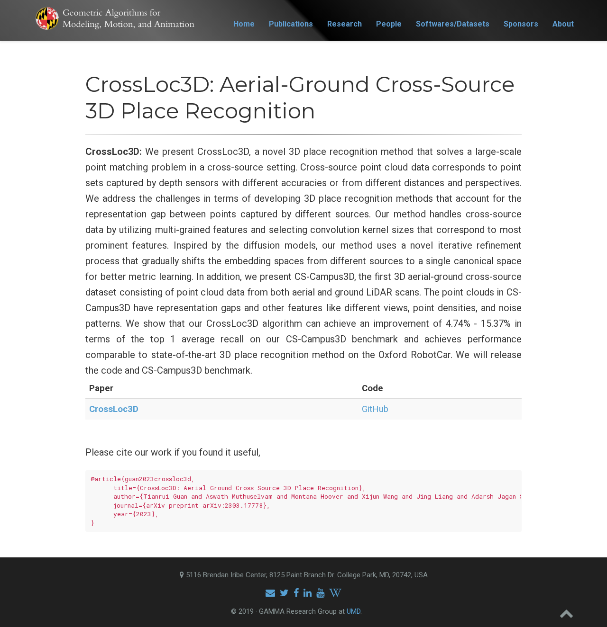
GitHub (375, 409)
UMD (353, 611)
